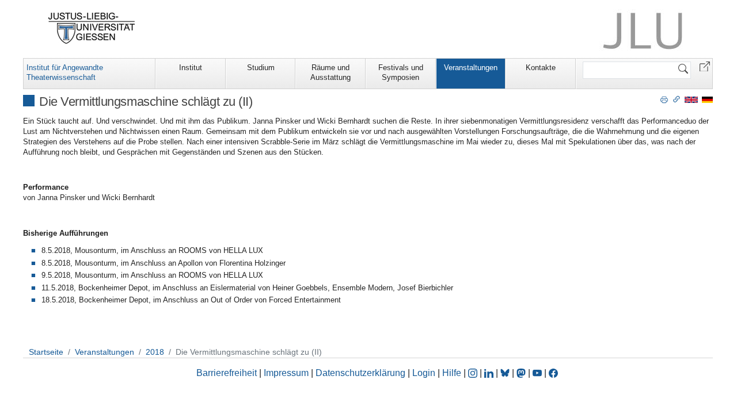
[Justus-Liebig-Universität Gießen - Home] (91, 28)
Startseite (46, 351)
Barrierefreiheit (226, 373)
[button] (705, 66)
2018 (155, 351)
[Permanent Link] (676, 99)
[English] (691, 99)
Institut (190, 67)
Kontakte (541, 67)
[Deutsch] (707, 99)
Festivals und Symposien (400, 72)
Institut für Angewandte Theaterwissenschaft (64, 72)
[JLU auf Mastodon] (522, 373)
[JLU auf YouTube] (537, 373)
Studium (261, 67)
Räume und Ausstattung (330, 72)
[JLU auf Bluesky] (506, 373)
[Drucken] (664, 98)
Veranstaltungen (470, 67)
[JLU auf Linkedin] (490, 373)
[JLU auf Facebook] (553, 373)
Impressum (286, 373)
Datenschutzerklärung (360, 373)
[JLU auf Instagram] (474, 373)
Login (425, 373)
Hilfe (451, 373)
